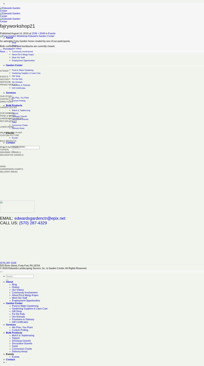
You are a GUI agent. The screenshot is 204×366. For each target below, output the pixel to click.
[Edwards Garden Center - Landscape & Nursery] (11, 16)
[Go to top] (1, 271)
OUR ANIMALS (7, 113)
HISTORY (4, 79)
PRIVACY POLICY (8, 84)
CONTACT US (6, 99)
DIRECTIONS (6, 101)
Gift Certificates (19, 88)
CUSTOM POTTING (9, 135)
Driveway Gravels (19, 116)
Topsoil (15, 113)
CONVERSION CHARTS (11, 169)
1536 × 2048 (38, 33)
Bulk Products (14, 105)
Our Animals (17, 82)
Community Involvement (22, 51)
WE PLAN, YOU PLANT (11, 132)
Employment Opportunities (23, 60)
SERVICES (5, 82)
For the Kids (17, 79)
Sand (15, 346)
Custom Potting (18, 101)
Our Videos (17, 48)
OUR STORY (6, 96)
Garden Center (14, 65)
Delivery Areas (18, 128)
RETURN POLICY (8, 121)
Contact (10, 142)
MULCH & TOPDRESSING (12, 147)
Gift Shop (16, 76)
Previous (6, 49)
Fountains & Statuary (21, 85)
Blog (14, 43)
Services (11, 93)
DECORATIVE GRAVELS (11, 155)
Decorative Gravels (22, 343)
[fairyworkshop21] (27, 36)
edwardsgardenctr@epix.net (39, 218)
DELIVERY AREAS (8, 172)
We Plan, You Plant (20, 98)
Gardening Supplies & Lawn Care (26, 73)
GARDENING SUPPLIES (11, 118)
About (9, 37)
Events (15, 138)
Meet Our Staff (18, 57)
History (15, 287)
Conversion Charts (20, 125)
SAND (3, 166)
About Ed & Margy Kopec (23, 54)
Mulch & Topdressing (21, 110)
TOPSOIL (4, 149)
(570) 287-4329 (33, 223)
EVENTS (4, 76)
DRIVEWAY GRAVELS (10, 152)
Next (4, 51)
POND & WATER (8, 116)
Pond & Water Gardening (22, 70)
